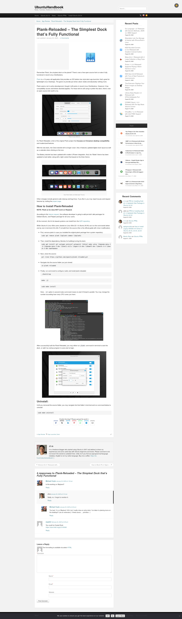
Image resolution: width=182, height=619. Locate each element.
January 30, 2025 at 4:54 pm (68, 507)
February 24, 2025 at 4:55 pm (59, 522)
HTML (70, 547)
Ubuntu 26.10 (45, 15)
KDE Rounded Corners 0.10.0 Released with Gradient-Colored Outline (133, 50)
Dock (58, 434)
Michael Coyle (55, 507)
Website (51, 592)
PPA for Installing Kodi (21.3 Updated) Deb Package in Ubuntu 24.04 (133, 203)
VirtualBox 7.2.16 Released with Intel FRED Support (134, 113)
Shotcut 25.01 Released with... (48, 465)
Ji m (124, 201)
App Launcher (52, 434)
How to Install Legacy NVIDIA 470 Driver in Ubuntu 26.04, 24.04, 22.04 (133, 228)
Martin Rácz (127, 236)
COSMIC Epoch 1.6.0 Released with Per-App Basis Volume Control (134, 104)
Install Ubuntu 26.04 (75, 15)
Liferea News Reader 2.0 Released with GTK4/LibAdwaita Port (133, 95)
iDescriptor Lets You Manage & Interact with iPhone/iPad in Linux (135, 40)
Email (50, 584)
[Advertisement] (53, 56)
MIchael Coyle (51, 481)
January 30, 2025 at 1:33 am (64, 481)
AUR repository (84, 221)
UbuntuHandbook (49, 7)
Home (37, 15)
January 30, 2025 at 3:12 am (59, 494)
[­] (91, 1)
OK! (107, 616)
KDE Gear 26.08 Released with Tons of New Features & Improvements (134, 76)
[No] (179, 616)
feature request (54, 214)
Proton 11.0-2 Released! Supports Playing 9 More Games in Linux (133, 66)
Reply (48, 487)
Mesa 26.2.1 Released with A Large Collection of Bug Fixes (135, 58)
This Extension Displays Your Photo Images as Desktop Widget (134, 85)
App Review (41, 434)
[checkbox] (176, 5)
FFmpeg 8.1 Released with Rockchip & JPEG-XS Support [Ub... (134, 172)
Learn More (120, 616)
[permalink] (110, 434)
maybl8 (48, 522)
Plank (39, 79)
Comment (40, 553)
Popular (132, 125)
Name (51, 576)
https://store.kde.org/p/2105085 (56, 527)
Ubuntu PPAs (62, 15)
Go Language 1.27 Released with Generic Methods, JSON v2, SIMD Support (134, 31)
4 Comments (64, 38)
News (54, 15)
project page (57, 201)
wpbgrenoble (127, 226)
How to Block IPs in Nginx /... (101, 465)
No (113, 616)
